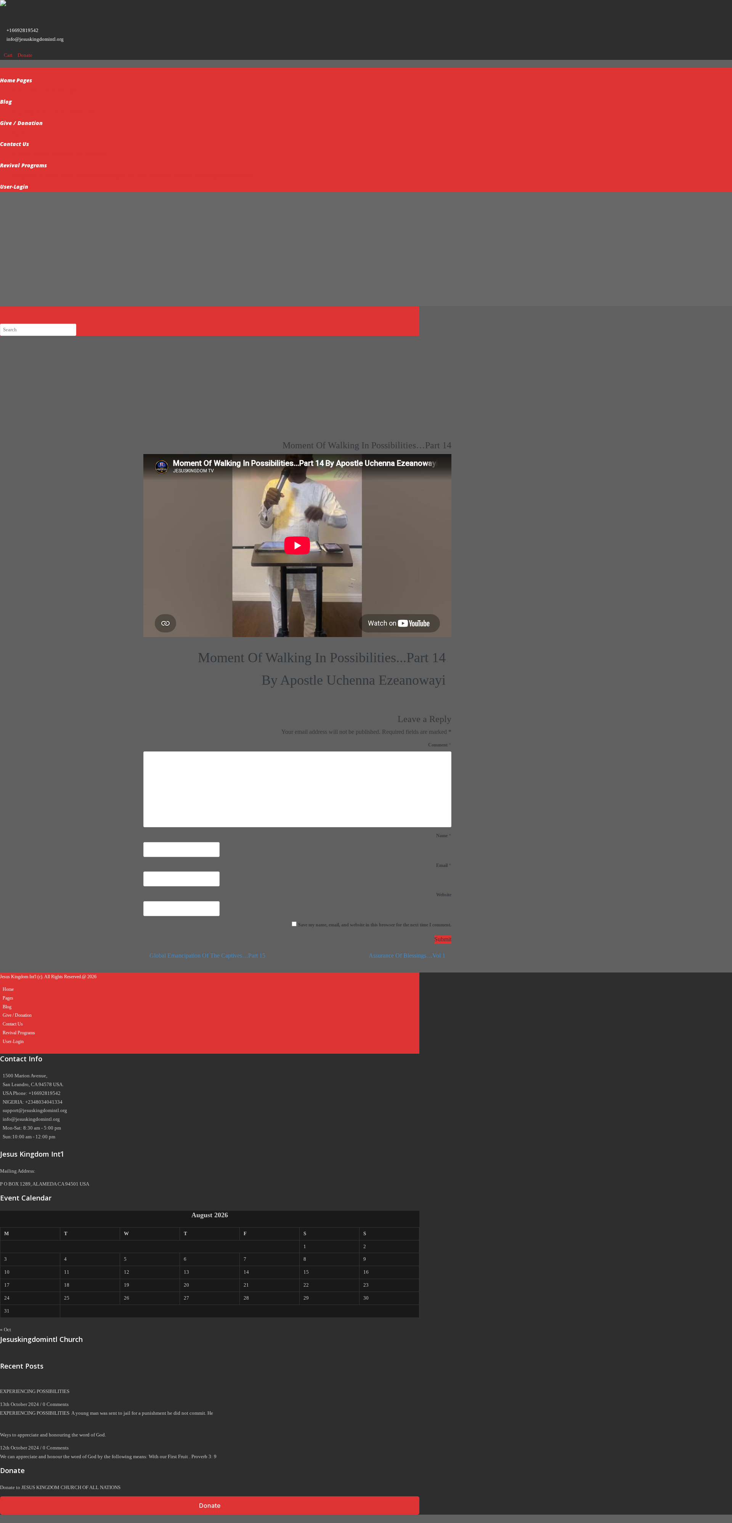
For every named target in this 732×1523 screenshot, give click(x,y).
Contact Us (14, 144)
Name (443, 835)
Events (62, 112)
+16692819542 (22, 30)
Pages (24, 80)
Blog (6, 101)
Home (7, 80)
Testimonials (64, 91)
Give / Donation (21, 123)
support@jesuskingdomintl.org (35, 1110)
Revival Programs (23, 165)
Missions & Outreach (171, 176)
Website (443, 894)
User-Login (14, 186)
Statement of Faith (30, 154)
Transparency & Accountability (43, 176)
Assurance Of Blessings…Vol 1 (408, 955)
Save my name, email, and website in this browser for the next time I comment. (374, 925)
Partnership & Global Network (225, 176)
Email (443, 865)
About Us (40, 91)
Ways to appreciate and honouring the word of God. (53, 1435)
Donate (25, 55)
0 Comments (56, 1404)
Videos (25, 347)
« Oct (5, 1329)
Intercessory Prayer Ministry (79, 154)
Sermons (20, 91)
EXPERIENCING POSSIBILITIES (34, 1391)
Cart (9, 55)
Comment (439, 745)
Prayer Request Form (32, 112)
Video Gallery (85, 112)
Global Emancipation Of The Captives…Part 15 (206, 955)
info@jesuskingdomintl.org (35, 39)
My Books (22, 133)
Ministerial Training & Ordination (112, 176)
